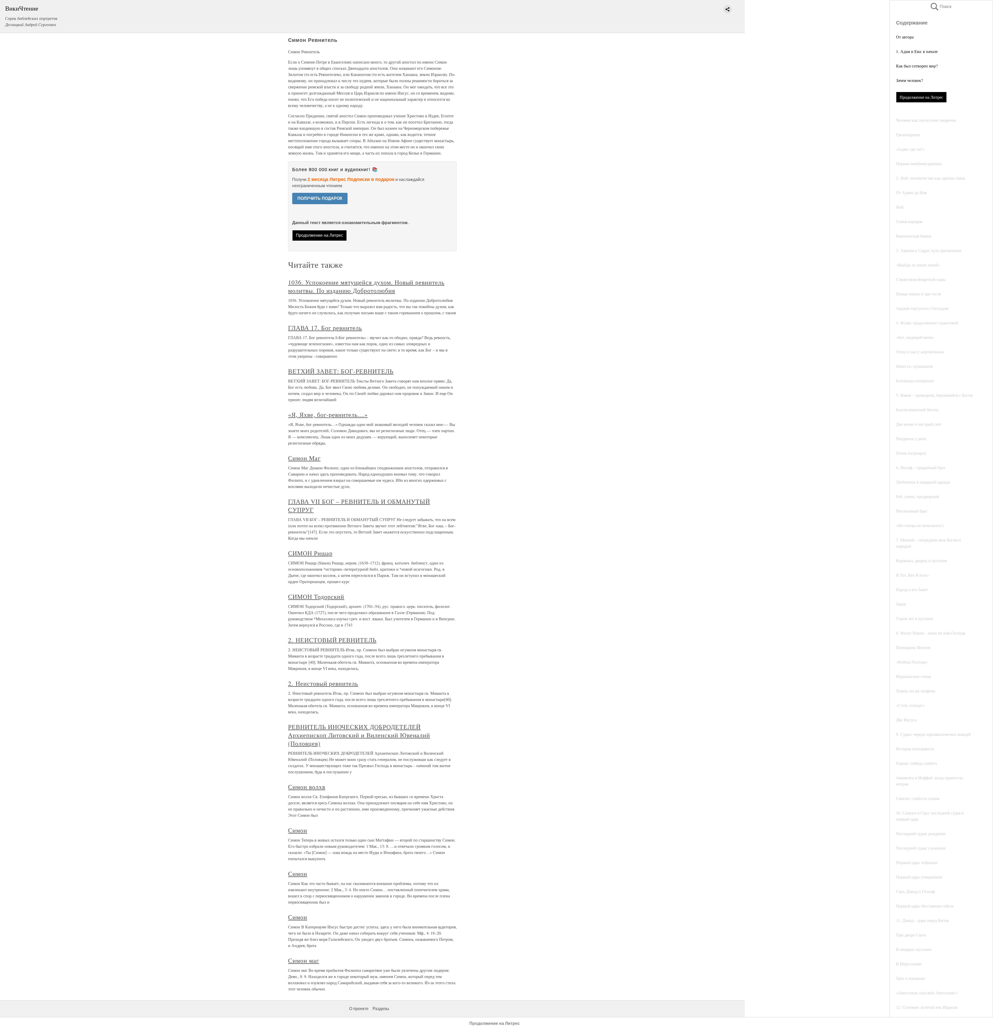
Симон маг (303, 960)
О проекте (358, 1008)
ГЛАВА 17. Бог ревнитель (325, 328)
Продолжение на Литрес (921, 97)
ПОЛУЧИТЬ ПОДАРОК (319, 198)
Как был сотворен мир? (917, 65)
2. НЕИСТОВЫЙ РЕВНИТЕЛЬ (332, 640)
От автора (905, 37)
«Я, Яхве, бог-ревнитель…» (328, 414)
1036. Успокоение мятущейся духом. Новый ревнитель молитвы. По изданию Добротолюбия (366, 286)
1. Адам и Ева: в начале (917, 51)
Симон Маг (304, 458)
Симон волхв (306, 787)
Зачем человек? (909, 80)
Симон (297, 830)
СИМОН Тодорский (316, 596)
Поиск (940, 6)
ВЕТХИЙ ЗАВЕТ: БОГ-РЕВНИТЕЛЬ (341, 371)
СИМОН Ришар (310, 553)
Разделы (381, 1008)
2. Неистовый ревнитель (323, 683)
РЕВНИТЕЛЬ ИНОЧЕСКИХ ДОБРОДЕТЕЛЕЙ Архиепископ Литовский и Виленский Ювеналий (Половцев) (359, 735)
